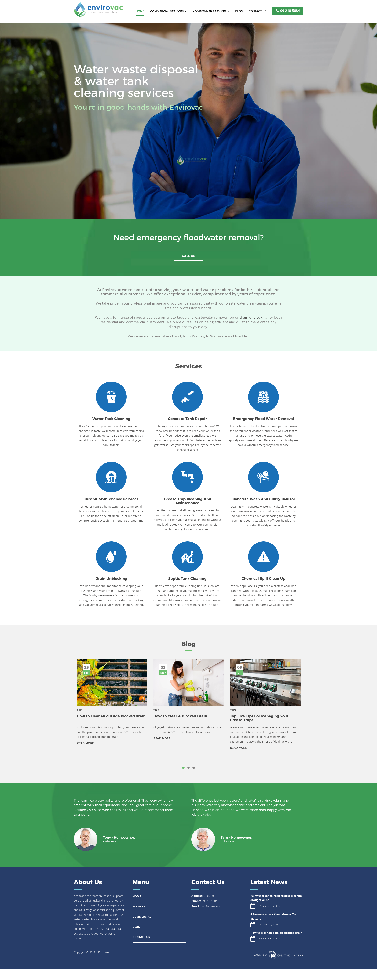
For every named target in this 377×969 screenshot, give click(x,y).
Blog (239, 11)
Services (139, 906)
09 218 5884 (289, 10)
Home (140, 11)
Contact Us (257, 11)
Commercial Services (167, 11)
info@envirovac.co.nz (213, 906)
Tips (80, 710)
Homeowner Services (209, 11)
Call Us (188, 256)
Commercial (142, 916)
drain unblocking (253, 317)
